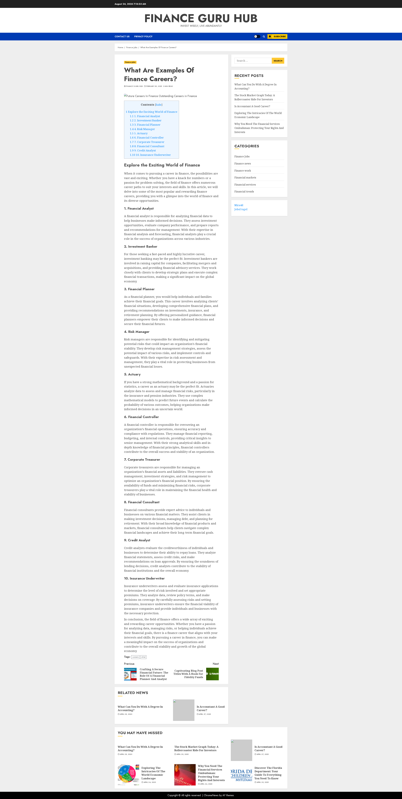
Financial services (245, 184)
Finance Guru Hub (201, 18)
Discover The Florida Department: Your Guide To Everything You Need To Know (268, 773)
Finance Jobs (130, 62)
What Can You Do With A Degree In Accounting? (140, 708)
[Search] (264, 36)
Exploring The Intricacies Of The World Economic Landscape (153, 773)
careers (135, 656)
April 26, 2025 (150, 782)
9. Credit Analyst (143, 150)
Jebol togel (240, 209)
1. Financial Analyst (145, 116)
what (143, 656)
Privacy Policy (143, 36)
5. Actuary (139, 133)
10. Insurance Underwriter (150, 155)
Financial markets (245, 177)
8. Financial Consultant (147, 146)
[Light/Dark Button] (257, 36)
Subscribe (280, 36)
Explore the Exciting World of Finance (151, 112)
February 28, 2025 (154, 86)
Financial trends (244, 191)
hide (158, 104)
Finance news (242, 163)
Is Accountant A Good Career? (211, 708)
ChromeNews (211, 795)
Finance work (242, 170)
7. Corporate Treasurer (147, 142)
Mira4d (238, 205)
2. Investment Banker (146, 120)
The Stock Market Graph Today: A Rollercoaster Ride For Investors (254, 97)
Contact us (122, 36)
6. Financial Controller (147, 137)
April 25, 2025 (263, 782)
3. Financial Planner (145, 124)
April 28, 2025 (126, 714)
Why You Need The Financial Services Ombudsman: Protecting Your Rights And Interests (259, 128)
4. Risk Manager (142, 129)
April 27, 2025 (205, 714)
